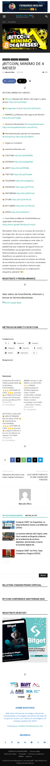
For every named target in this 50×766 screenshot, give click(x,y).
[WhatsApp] (23, 460)
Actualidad (11, 22)
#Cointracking (8, 137)
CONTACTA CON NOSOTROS (17, 751)
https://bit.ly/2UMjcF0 (24, 137)
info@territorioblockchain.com (30, 726)
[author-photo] (25, 500)
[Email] (34, 460)
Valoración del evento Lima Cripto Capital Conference (13, 476)
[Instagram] (11, 742)
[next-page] (7, 562)
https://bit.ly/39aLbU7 (20, 212)
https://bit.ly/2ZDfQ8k (20, 168)
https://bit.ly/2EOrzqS (25, 193)
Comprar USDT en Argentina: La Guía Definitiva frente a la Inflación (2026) (32, 525)
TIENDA (21, 756)
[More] (30, 81)
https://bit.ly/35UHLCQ (21, 199)
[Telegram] (40, 460)
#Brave (8, 99)
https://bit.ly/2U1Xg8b (11, 118)
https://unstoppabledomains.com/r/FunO (19, 127)
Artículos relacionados (12, 515)
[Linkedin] (29, 460)
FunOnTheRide (23, 59)
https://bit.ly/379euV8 (25, 206)
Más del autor (31, 515)
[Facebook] (12, 460)
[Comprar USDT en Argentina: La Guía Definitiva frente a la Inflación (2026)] (8, 525)
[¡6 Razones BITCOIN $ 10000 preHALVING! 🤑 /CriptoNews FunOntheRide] (13, 392)
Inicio (4, 22)
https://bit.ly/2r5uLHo (32, 108)
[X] (18, 460)
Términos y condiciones (36, 754)
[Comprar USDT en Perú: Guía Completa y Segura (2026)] (8, 553)
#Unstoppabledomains (34, 124)
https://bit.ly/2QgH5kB (23, 162)
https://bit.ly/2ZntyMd (23, 174)
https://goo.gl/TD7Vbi (24, 187)
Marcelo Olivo (9, 72)
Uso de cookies (35, 751)
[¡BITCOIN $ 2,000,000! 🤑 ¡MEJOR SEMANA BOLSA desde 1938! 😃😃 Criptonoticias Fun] (13, 427)
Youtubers (14, 59)
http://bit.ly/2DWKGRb (23, 155)
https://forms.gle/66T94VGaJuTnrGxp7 (19, 224)
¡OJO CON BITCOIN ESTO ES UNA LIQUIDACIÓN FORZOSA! (37, 477)
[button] (4, 16)
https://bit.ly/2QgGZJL (24, 181)
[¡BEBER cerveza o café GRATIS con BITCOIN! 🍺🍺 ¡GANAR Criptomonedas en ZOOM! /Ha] (34, 395)
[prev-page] (3, 562)
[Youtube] (44, 742)
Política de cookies (10, 754)
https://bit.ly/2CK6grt (18, 102)
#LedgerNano (11, 108)
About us (29, 756)
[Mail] (25, 742)
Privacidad (22, 754)
